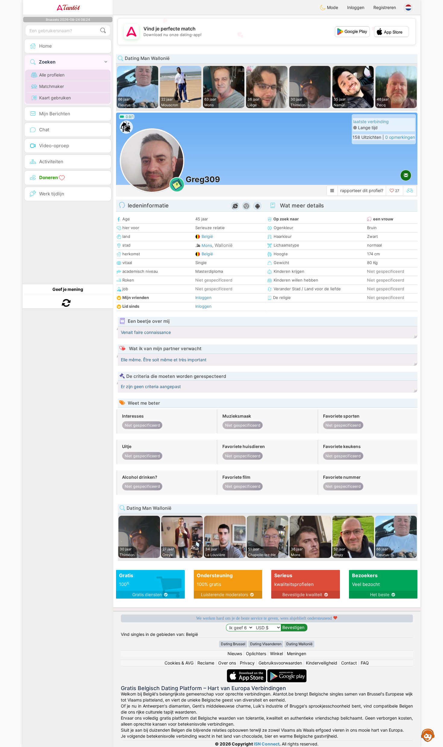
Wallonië (224, 245)
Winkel (276, 653)
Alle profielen (51, 74)
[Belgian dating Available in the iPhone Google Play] (286, 672)
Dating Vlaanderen (265, 644)
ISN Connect (266, 743)
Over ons (227, 662)
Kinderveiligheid (321, 662)
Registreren (384, 7)
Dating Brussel (233, 644)
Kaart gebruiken (55, 97)
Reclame (205, 662)
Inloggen (355, 7)
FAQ (365, 662)
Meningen (296, 653)
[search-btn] (103, 30)
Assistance (428, 734)
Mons (207, 245)
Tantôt (71, 7)
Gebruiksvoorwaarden (280, 662)
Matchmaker (51, 86)
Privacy (247, 662)
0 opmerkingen (400, 137)
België (207, 236)
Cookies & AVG (179, 662)
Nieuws (235, 653)
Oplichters (256, 653)
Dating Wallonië (299, 644)
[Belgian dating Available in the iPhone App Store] (247, 672)
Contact (349, 662)
